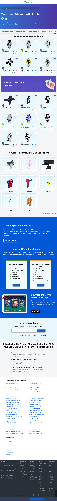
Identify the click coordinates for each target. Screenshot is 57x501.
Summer (32, 479)
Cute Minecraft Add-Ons (34, 402)
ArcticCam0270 (25, 109)
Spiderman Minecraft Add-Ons (36, 423)
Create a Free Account (37, 499)
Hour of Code (42, 490)
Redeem (32, 468)
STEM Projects (52, 487)
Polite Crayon (6, 109)
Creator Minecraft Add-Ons (11, 383)
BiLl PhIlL (43, 109)
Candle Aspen (25, 53)
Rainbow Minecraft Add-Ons (12, 404)
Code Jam (41, 488)
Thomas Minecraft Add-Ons (35, 427)
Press (21, 468)
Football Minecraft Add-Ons (35, 425)
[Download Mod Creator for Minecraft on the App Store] (35, 311)
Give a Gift (32, 466)
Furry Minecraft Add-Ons (34, 396)
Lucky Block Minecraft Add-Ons (13, 390)
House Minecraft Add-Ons (35, 429)
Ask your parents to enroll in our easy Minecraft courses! (28, 326)
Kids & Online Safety (29, 494)
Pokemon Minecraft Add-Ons (35, 392)
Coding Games (42, 463)
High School (51, 474)
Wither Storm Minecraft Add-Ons (13, 392)
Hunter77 (24, 71)
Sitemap (22, 473)
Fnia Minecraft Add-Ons (34, 431)
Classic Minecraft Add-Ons (35, 385)
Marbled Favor (44, 53)
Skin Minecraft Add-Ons (34, 387)
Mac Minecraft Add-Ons (11, 408)
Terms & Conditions (11, 494)
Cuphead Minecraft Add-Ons (12, 402)
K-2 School (51, 477)
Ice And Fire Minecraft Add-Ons (13, 400)
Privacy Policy (20, 494)
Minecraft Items (9, 450)
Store (21, 476)
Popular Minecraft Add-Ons (35, 433)
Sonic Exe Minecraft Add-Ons (12, 423)
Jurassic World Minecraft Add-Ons (13, 416)
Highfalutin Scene (45, 127)
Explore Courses (11, 240)
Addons (21, 8)
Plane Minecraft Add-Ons (11, 418)
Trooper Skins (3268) (7, 31)
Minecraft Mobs (9, 441)
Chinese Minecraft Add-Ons (12, 425)
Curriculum (32, 465)
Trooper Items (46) (34, 31)
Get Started (16, 285)
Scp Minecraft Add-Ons (34, 416)
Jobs (21, 470)
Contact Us (41, 494)
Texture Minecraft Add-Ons (35, 383)
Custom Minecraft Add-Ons (35, 408)
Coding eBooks (23, 474)
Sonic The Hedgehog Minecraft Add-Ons (15, 429)
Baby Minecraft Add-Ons (11, 421)
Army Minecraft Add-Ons (11, 414)
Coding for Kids (7, 8)
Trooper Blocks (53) (47, 31)
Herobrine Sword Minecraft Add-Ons (14, 433)
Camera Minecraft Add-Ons (12, 396)
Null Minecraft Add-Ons (11, 427)
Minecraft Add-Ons (10, 448)
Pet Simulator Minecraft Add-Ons (36, 414)
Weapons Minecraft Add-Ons (12, 387)
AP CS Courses (52, 476)
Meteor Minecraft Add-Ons (35, 418)
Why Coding (32, 470)
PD (49, 484)
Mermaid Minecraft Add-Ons (35, 400)
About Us (22, 465)
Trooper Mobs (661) (21, 31)
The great (5, 71)
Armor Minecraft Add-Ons (11, 412)
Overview (32, 463)
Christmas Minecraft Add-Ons (12, 410)
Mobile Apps (23, 471)
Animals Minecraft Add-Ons (35, 412)
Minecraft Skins (9, 444)
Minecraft (15, 8)
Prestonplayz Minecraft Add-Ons (36, 398)
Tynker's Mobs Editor (29, 230)
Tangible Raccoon (26, 127)
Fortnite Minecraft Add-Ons (12, 394)
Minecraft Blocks (9, 446)
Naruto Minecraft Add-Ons (11, 398)
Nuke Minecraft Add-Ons (34, 390)
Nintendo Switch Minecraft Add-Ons (14, 385)
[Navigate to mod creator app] (14, 303)
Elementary (51, 471)
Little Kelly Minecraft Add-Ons (12, 431)
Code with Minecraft (10, 454)
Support (22, 466)
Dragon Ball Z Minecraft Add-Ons (13, 406)
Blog (21, 463)
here (20, 363)
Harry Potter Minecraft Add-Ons (36, 421)
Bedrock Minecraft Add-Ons (35, 410)
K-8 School (51, 479)
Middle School (52, 473)
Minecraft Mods (9, 452)
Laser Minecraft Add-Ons (34, 394)
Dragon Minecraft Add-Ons (35, 406)
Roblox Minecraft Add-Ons (35, 404)
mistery (4, 146)
